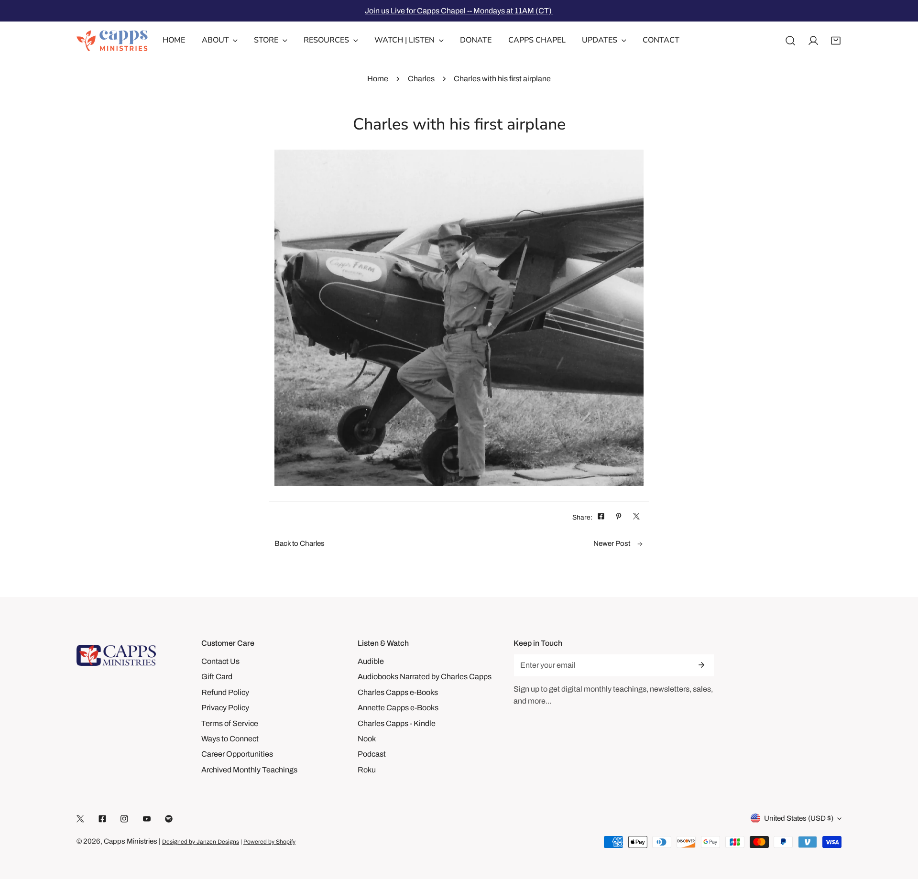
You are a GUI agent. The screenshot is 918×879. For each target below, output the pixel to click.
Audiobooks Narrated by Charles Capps (425, 677)
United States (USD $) (798, 818)
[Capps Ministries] (112, 40)
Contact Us (220, 661)
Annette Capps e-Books (398, 708)
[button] (835, 40)
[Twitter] (80, 818)
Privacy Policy (225, 708)
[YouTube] (147, 818)
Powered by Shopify (269, 841)
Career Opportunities (237, 754)
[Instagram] (124, 818)
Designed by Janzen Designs (200, 841)
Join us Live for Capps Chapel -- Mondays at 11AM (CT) (459, 11)
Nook (367, 739)
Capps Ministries (130, 841)
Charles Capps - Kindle (397, 723)
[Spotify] (169, 818)
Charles (421, 79)
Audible (371, 661)
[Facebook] (102, 818)
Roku (367, 770)
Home (377, 79)
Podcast (372, 754)
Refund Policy (225, 692)
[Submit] (701, 665)
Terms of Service (229, 723)
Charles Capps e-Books (398, 692)
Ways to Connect (230, 739)
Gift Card (216, 677)
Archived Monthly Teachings (249, 770)
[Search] (790, 40)
